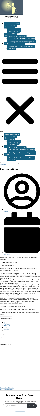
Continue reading (20, 411)
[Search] (18, 163)
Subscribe (32, 406)
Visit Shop (12, 48)
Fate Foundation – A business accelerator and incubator (21, 39)
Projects (7, 27)
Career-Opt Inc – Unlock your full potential (21, 42)
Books (7, 43)
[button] (20, 91)
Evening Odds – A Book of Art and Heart (21, 46)
